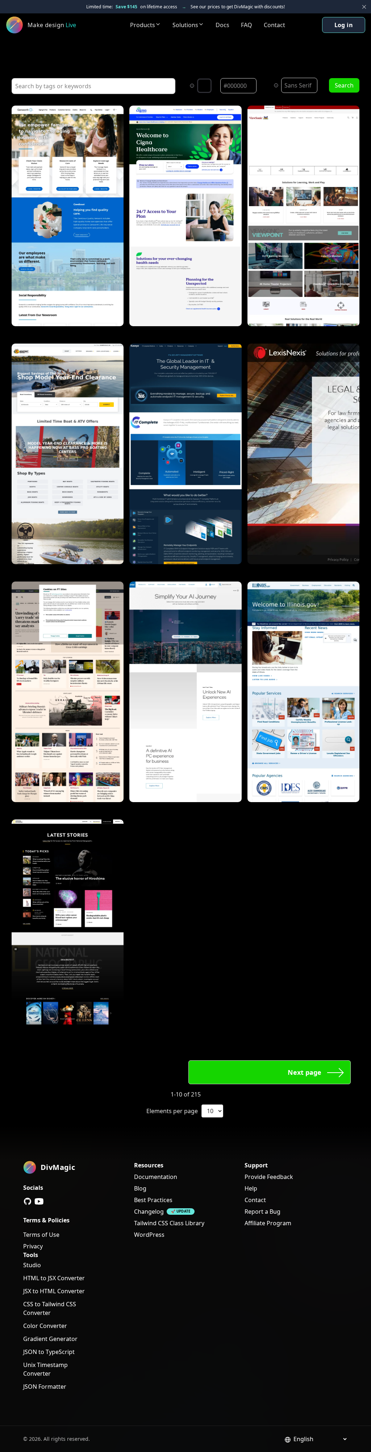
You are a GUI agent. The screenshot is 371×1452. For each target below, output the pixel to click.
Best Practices (153, 1200)
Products (142, 25)
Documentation (155, 1177)
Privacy (33, 1246)
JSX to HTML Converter (54, 1291)
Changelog (149, 1211)
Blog (140, 1188)
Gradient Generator (50, 1339)
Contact (274, 25)
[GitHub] (27, 1201)
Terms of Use (41, 1235)
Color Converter (45, 1326)
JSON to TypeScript (49, 1352)
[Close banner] (364, 7)
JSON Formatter (44, 1387)
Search (344, 85)
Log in (343, 25)
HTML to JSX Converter (54, 1278)
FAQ (246, 25)
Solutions (185, 25)
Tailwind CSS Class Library (169, 1223)
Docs (222, 25)
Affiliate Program (268, 1223)
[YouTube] (39, 1201)
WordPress (149, 1235)
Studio (32, 1265)
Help (251, 1188)
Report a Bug (262, 1211)
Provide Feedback (269, 1177)
